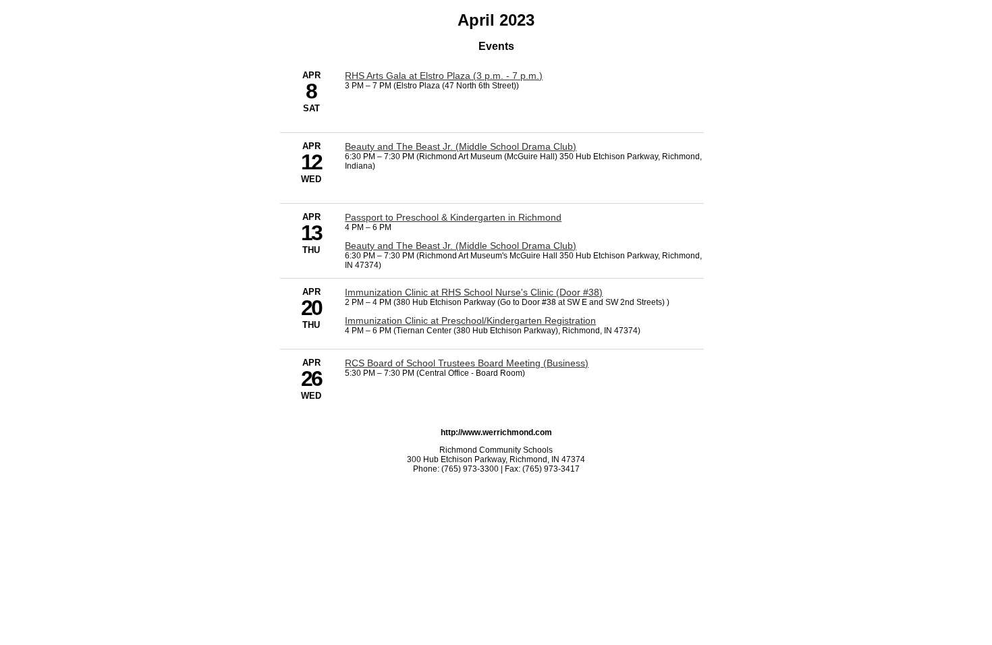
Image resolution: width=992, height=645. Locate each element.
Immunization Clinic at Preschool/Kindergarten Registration (470, 320)
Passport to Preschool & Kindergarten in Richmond (453, 217)
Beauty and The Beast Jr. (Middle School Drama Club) (460, 146)
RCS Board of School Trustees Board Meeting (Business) (466, 363)
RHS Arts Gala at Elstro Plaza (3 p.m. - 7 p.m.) (444, 75)
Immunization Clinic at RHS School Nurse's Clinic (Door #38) (474, 292)
